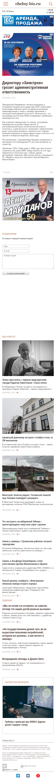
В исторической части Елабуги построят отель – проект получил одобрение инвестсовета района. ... (27, 445)
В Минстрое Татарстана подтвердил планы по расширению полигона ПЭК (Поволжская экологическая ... (27, 504)
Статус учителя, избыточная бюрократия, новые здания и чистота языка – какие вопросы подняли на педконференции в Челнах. (27, 645)
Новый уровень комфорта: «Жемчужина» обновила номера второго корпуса (23, 582)
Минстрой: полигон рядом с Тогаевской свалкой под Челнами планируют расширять (26, 496)
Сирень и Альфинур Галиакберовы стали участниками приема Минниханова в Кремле (24, 562)
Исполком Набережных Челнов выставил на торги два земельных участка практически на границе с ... (27, 549)
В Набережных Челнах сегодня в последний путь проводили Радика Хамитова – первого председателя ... (28, 388)
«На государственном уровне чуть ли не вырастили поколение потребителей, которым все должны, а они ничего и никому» (24, 634)
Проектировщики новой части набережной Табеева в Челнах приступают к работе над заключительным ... (26, 529)
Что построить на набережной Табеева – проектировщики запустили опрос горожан (24, 523)
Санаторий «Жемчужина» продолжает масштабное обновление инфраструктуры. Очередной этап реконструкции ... (25, 590)
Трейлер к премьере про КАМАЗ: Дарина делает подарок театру (25, 723)
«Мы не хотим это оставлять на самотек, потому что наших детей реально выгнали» (26, 607)
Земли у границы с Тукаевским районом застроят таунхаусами (27, 543)
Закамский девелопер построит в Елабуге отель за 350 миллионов (27, 439)
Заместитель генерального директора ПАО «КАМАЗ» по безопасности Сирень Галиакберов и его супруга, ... (27, 569)
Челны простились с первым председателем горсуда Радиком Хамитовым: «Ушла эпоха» (24, 381)
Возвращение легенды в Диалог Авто (23, 659)
